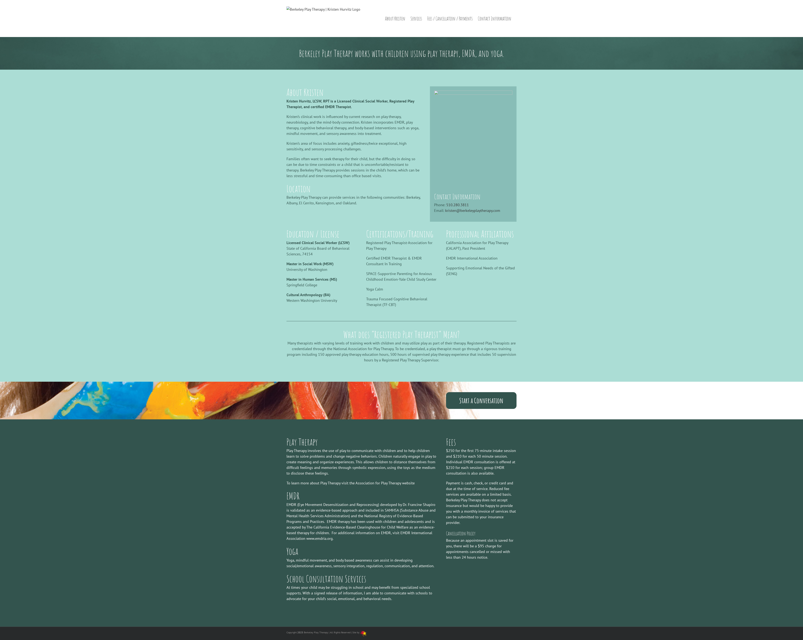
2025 (300, 632)
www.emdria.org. (319, 538)
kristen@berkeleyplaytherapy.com (472, 210)
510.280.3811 (457, 204)
